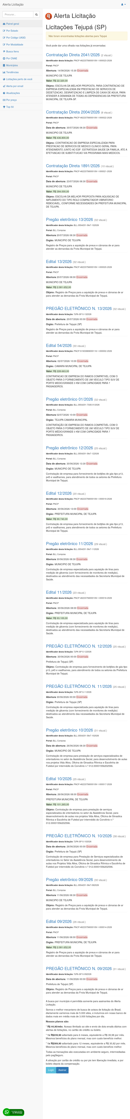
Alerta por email (14, 86)
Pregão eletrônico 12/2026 (69, 447)
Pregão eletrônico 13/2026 (69, 219)
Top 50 (10, 106)
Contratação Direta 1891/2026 (73, 165)
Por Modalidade (14, 44)
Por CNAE (11, 58)
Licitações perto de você (19, 79)
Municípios (12, 65)
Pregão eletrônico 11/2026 (69, 543)
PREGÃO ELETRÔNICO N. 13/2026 (79, 308)
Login (51, 1070)
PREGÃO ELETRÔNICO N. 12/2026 (79, 646)
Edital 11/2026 (59, 592)
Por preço (11, 100)
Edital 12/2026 (59, 493)
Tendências (12, 72)
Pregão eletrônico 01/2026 (69, 399)
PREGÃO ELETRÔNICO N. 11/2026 (79, 686)
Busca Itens (12, 51)
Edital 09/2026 (59, 921)
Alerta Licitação (13, 4)
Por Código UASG (16, 37)
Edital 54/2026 (59, 345)
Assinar (62, 1070)
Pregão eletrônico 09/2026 (69, 879)
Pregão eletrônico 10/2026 (69, 730)
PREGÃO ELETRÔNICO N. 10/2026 (79, 835)
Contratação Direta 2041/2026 (73, 54)
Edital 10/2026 (59, 778)
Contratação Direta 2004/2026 (73, 112)
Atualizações (13, 93)
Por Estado (12, 30)
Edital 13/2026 (59, 261)
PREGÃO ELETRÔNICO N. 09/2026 (79, 968)
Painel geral (12, 23)
